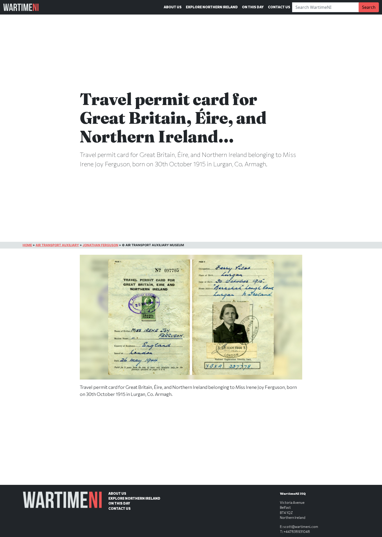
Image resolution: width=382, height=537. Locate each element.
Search (369, 7)
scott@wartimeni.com (300, 527)
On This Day (253, 7)
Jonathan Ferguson (100, 245)
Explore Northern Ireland (212, 7)
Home (27, 245)
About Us (173, 7)
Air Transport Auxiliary (57, 245)
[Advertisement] (191, 446)
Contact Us (279, 7)
